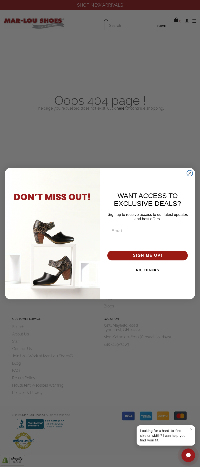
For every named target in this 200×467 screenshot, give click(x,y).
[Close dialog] (190, 173)
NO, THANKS (147, 270)
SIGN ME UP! (147, 255)
